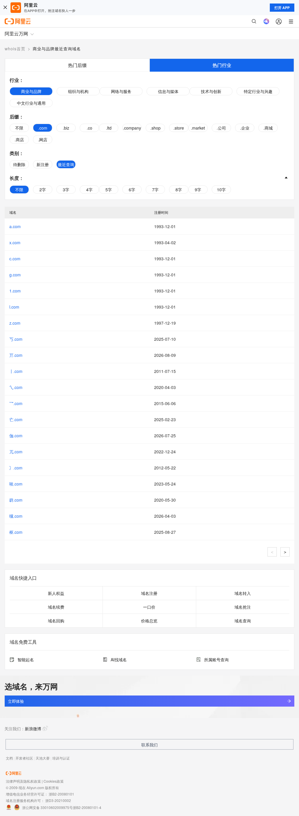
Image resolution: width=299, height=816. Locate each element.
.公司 (221, 128)
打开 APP (282, 7)
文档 (9, 757)
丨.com (15, 371)
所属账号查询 (216, 659)
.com (42, 128)
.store (178, 128)
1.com (15, 291)
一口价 (149, 607)
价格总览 (149, 621)
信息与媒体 (168, 91)
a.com (15, 226)
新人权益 (56, 593)
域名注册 (149, 593)
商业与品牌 (31, 91)
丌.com (15, 355)
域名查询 (242, 621)
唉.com (15, 484)
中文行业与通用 (31, 103)
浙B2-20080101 (61, 793)
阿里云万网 (16, 33)
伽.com (15, 435)
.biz (66, 128)
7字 (155, 189)
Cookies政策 (54, 781)
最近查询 (66, 164)
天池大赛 (43, 757)
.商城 (268, 128)
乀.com (15, 387)
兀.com (15, 452)
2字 (42, 189)
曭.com (15, 516)
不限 (19, 128)
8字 (178, 189)
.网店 (42, 139)
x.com (14, 242)
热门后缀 (77, 65)
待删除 (19, 164)
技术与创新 (211, 91)
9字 (198, 189)
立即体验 (16, 701)
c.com (14, 258)
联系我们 (149, 745)
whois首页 (15, 48)
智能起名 (26, 659)
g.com (15, 275)
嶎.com (15, 500)
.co (89, 128)
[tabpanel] (149, 135)
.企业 (244, 128)
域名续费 (56, 607)
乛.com (15, 403)
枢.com (15, 532)
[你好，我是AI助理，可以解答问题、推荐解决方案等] (266, 21)
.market (198, 128)
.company (132, 128)
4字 (89, 189)
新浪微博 (33, 728)
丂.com (15, 339)
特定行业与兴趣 (258, 91)
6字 (132, 189)
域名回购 (56, 621)
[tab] (77, 65)
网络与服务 (121, 91)
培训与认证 (61, 757)
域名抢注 (242, 607)
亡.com (15, 419)
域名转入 (242, 593)
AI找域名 (119, 659)
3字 (66, 189)
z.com (14, 323)
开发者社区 (24, 757)
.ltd (109, 128)
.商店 (19, 139)
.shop (155, 128)
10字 (221, 189)
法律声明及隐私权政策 (23, 781)
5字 (108, 189)
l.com (14, 307)
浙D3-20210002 (58, 800)
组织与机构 (78, 91)
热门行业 (222, 65)
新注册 (42, 164)
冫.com (15, 468)
